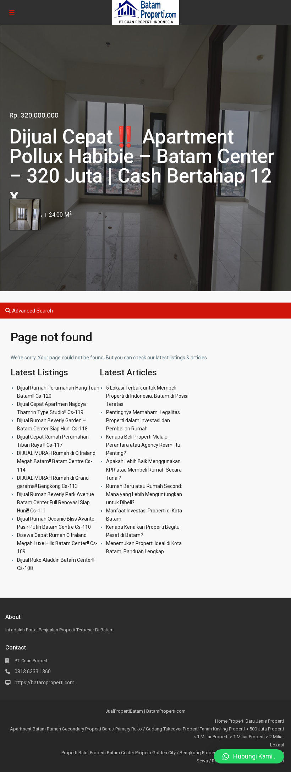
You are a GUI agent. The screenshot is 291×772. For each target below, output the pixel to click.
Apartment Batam (28, 729)
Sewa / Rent (209, 760)
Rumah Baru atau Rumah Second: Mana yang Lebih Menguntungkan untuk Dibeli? (144, 494)
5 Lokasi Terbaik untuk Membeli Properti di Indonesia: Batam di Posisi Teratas (147, 396)
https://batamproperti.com (45, 682)
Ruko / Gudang (146, 729)
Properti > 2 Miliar (266, 736)
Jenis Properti (270, 721)
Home (221, 721)
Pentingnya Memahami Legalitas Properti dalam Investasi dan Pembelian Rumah (143, 420)
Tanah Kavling (214, 729)
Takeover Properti (181, 729)
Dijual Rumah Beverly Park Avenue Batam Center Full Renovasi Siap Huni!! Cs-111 (55, 502)
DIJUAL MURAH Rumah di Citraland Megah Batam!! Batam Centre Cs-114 (56, 461)
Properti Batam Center (112, 752)
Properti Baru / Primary (107, 729)
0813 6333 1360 (33, 671)
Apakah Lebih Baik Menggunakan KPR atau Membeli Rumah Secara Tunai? (144, 469)
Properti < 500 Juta (248, 729)
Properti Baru (242, 721)
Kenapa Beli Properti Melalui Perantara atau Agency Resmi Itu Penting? (143, 445)
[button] (249, 756)
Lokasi (277, 744)
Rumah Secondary (65, 729)
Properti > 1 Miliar (230, 736)
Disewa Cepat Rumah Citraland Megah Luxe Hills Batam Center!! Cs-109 (57, 543)
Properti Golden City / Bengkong (168, 752)
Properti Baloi (75, 752)
